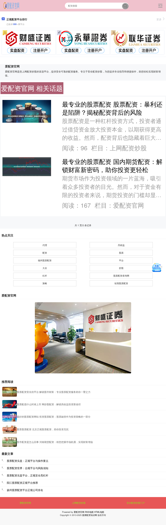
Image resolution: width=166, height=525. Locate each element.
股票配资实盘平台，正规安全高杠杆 (27, 475)
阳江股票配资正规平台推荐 (22, 483)
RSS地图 (89, 511)
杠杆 (44, 275)
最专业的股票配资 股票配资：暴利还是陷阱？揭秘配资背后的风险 (112, 108)
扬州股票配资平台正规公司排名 (25, 490)
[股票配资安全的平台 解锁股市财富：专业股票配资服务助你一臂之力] (9, 392)
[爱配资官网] (11, 5)
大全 (44, 268)
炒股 (121, 268)
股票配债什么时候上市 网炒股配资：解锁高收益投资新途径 (49, 404)
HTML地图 (99, 511)
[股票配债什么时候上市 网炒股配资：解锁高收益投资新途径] (9, 404)
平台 (121, 260)
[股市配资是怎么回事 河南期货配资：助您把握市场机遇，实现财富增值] (9, 442)
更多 (159, 19)
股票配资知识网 (89, 515)
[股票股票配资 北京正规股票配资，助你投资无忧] (9, 429)
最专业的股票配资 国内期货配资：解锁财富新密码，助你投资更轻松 (112, 165)
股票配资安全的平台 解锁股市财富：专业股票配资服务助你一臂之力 (53, 392)
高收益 (121, 245)
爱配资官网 (25, 502)
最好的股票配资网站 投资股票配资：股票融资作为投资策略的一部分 (53, 416)
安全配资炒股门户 (136, 502)
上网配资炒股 (79, 502)
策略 (44, 283)
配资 (44, 252)
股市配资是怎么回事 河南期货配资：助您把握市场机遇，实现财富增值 (55, 442)
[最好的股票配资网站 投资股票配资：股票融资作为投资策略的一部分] (9, 416)
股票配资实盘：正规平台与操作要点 (27, 461)
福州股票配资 (45, 260)
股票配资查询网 (121, 275)
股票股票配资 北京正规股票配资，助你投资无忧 (43, 429)
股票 (121, 252)
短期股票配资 (121, 283)
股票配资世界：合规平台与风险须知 (27, 468)
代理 (44, 245)
